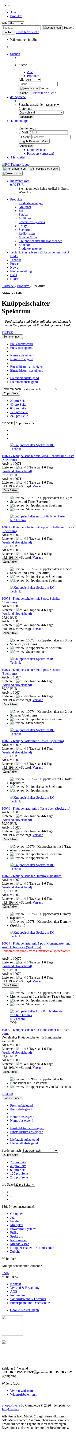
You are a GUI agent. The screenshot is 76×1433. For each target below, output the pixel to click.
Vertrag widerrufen (22, 1390)
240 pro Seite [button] (19, 416)
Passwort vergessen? (40, 153)
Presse (26, 252)
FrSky (23, 226)
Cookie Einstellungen (24, 1310)
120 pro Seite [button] (19, 412)
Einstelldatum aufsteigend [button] (27, 366)
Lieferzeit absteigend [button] (24, 382)
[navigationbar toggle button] (14, 168)
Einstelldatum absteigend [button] (26, 370)
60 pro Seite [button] (18, 408)
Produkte (16, 16)
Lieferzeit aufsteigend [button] (24, 378)
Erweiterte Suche (27, 32)
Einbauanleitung (51, 252)
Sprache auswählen (32, 104)
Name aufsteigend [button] (22, 355)
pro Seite (8, 423)
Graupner (25, 207)
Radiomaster (27, 233)
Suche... (68, 27)
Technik (16, 252)
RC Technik (18, 520)
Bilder (14, 256)
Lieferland (25, 108)
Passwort (25, 137)
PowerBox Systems (32, 222)
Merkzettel (17, 157)
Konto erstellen (37, 150)
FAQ (65, 252)
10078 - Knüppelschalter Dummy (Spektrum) (32, 876)
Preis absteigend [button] (21, 348)
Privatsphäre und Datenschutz (30, 1303)
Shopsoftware (11, 1405)
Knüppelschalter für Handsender (40, 241)
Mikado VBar (28, 237)
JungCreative (10, 1409)
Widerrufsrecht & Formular (28, 1299)
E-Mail (23, 132)
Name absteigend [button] (21, 359)
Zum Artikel (10, 490)
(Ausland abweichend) (17, 471)
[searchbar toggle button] (12, 173)
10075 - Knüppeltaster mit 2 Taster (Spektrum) (33, 741)
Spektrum (25, 229)
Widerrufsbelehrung (23, 1394)
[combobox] (12, 336)
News (35, 252)
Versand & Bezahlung (24, 1287)
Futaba (23, 214)
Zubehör (24, 245)
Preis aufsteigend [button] (21, 344)
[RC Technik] (16, 164)
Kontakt (15, 1284)
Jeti (21, 210)
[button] (18, 97)
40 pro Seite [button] (18, 404)
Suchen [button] (15, 54)
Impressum (17, 1295)
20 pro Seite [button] (18, 400)
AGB (14, 1291)
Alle (13, 12)
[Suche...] (52, 27)
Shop (5, 1273)
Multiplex (25, 218)
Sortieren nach (12, 389)
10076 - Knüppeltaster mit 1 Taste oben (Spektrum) (36, 808)
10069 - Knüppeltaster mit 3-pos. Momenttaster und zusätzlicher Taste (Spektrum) (36, 945)
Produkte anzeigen (31, 203)
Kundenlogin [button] (19, 121)
